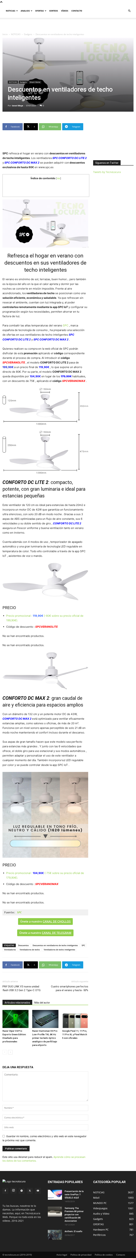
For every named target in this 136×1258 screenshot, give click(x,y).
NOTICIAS (10, 10)
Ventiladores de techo (30, 949)
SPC (65, 325)
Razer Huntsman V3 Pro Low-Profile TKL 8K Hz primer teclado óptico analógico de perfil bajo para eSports (44, 1038)
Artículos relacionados (17, 1002)
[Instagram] (13, 1190)
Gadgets (28, 34)
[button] (129, 11)
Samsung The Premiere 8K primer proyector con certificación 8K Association (74, 1214)
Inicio (5, 34)
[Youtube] (38, 1191)
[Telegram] (21, 1191)
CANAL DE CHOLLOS (57, 921)
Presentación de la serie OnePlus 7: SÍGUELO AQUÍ (74, 1194)
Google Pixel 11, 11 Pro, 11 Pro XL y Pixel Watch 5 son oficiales (74, 1034)
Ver (58, 178)
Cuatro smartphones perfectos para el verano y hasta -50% (69, 988)
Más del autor (42, 1002)
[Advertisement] (68, 25)
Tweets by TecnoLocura (107, 172)
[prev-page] (4, 1052)
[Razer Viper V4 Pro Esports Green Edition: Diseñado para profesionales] (15, 1019)
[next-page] (10, 1052)
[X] (30, 1191)
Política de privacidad (80, 1254)
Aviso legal (61, 1254)
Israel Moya (17, 105)
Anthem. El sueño (73, 1231)
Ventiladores (10, 949)
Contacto (120, 1254)
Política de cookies (104, 1254)
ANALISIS (25, 10)
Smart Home (35, 82)
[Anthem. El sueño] (55, 1235)
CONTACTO (76, 10)
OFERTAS (39, 10)
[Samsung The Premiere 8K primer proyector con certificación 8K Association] (55, 1212)
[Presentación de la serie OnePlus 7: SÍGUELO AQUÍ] (55, 1195)
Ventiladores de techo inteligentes (59, 949)
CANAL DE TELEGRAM (56, 933)
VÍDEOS (64, 10)
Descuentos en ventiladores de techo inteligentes (55, 945)
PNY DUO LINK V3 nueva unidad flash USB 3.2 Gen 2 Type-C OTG (21, 988)
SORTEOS (53, 10)
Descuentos (23, 945)
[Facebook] (5, 1191)
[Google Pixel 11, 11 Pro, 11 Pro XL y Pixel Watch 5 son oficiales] (75, 1019)
